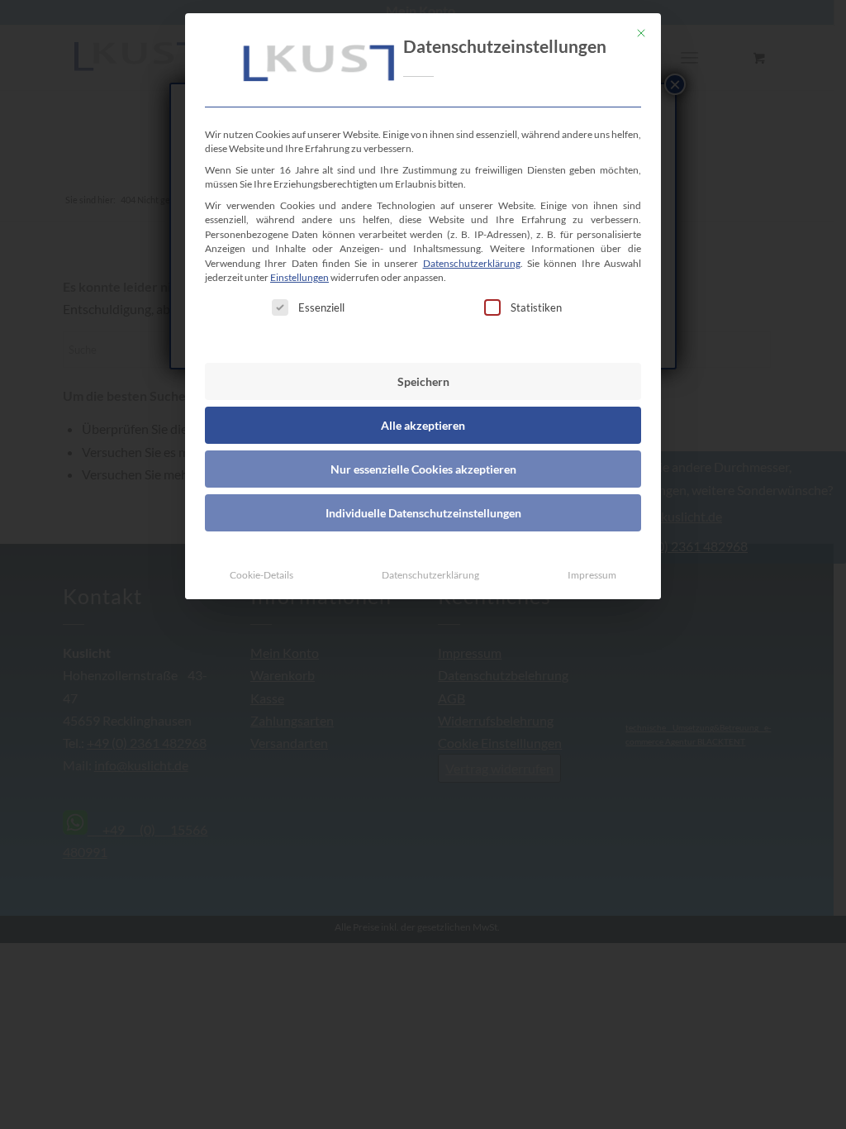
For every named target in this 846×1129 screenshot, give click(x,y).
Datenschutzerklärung (471, 263)
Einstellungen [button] (299, 277)
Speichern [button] (423, 381)
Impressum (592, 575)
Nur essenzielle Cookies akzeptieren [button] (423, 469)
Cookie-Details (261, 575)
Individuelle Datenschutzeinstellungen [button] (423, 513)
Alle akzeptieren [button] (423, 425)
